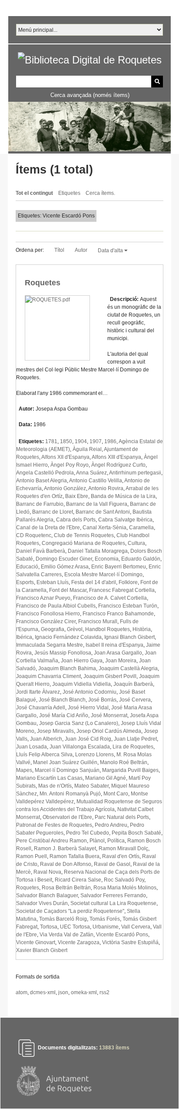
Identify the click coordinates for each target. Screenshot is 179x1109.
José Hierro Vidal (88, 708)
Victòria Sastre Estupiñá (130, 942)
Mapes (24, 770)
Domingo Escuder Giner (64, 559)
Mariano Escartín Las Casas (49, 778)
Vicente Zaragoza (78, 942)
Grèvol (75, 629)
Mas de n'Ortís (55, 786)
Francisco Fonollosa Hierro (48, 614)
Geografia (52, 629)
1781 (51, 441)
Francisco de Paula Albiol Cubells (56, 606)
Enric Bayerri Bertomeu (118, 567)
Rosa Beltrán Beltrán (66, 888)
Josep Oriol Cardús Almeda (108, 731)
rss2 (104, 992)
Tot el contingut (34, 193)
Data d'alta (111, 250)
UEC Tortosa (75, 927)
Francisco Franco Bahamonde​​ (118, 614)
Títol (59, 250)
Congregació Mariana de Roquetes (83, 543)
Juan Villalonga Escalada (80, 747)
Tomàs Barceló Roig (63, 919)
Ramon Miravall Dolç (123, 848)
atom (21, 992)
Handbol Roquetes (107, 629)
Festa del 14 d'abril (93, 582)
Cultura (136, 543)
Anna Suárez (91, 473)
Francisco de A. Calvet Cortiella (110, 598)
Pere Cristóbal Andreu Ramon (51, 841)
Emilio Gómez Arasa (65, 567)
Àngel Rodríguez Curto (118, 465)
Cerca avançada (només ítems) (89, 95)
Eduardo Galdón (140, 559)
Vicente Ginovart (35, 942)
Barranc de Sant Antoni (103, 512)
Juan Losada (31, 747)
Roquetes (42, 282)
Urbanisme (106, 927)
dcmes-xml (43, 992)
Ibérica (24, 637)
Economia (107, 559)
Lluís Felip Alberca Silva (44, 755)
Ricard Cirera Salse (78, 880)
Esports (25, 582)
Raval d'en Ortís (120, 856)
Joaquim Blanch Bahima (67, 668)
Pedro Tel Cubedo (87, 833)
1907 (96, 441)
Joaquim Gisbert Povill (109, 676)
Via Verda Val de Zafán (66, 935)
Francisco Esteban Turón (127, 606)
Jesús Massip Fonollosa (62, 653)
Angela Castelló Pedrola (45, 473)
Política (116, 841)
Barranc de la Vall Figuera (96, 504)
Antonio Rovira (105, 488)
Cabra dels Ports (76, 520)
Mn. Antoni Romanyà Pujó (70, 794)
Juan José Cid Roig (88, 739)
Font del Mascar (67, 590)
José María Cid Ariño (63, 715)
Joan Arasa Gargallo (118, 653)
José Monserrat (109, 715)
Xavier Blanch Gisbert (41, 950)
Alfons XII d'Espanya (65, 457)
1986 (110, 441)
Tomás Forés (105, 919)
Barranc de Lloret (52, 512)
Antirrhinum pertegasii (135, 473)
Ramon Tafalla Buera (74, 856)
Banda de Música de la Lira (123, 496)
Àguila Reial (87, 449)
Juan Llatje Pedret (135, 739)
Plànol (97, 841)
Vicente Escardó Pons (122, 935)
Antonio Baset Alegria (41, 481)
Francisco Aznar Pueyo (43, 598)
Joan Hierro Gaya (82, 661)
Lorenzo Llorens (94, 755)
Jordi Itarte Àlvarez (38, 692)
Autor (81, 250)
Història (142, 629)
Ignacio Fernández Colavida (68, 637)
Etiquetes (69, 193)
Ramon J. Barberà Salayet (65, 848)
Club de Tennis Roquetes (84, 535)
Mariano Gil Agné (105, 778)
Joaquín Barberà (133, 684)
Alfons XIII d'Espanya (116, 457)
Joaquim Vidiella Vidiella (81, 684)
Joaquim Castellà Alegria (128, 668)
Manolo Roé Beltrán (123, 762)
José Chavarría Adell (40, 708)
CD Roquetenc (33, 535)
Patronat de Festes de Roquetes (54, 825)
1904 (81, 441)
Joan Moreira (120, 661)
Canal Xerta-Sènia (104, 527)
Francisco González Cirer (46, 621)
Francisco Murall (97, 621)
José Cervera (135, 700)
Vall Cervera (135, 927)
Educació (27, 567)
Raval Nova (47, 872)
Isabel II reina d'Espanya (114, 645)
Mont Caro (115, 794)
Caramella (141, 527)
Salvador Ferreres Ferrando (113, 895)
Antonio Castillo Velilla (95, 481)
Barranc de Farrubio (39, 504)
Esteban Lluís (52, 582)
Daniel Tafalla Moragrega (98, 551)
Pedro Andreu (111, 825)
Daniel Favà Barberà (40, 551)
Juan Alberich (46, 739)
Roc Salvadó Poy (124, 880)
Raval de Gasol (112, 864)
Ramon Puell (31, 856)
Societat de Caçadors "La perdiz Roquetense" (70, 911)
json (63, 992)
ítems (114, 1048)
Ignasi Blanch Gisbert (129, 637)
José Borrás (102, 700)
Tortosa (48, 927)
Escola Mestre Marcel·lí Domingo (103, 574)
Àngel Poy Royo (69, 465)
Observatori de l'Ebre (67, 817)
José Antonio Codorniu (89, 692)
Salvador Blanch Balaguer (47, 895)
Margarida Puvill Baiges (130, 770)
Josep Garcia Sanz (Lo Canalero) (78, 723)
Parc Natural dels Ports (122, 817)
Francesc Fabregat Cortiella (122, 590)
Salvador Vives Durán (42, 903)
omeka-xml (84, 992)
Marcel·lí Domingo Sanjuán (67, 770)
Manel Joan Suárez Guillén (65, 762)
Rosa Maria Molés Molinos (124, 888)
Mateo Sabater (91, 786)
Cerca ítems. (100, 193)
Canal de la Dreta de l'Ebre (48, 527)
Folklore (128, 582)
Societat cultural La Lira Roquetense (113, 903)
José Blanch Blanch (62, 700)
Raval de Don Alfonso (65, 864)
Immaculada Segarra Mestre (49, 645)
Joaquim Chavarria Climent (48, 676)
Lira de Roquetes (133, 747)
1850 (66, 441)
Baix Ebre (76, 496)
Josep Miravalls (55, 731)
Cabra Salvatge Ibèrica (125, 520)
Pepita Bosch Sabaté (136, 833)
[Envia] (157, 81)
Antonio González (65, 488)
